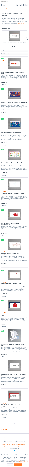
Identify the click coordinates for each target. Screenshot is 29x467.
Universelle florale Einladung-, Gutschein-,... (12, 163)
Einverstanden (17, 465)
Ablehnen (10, 465)
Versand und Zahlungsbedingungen (18, 444)
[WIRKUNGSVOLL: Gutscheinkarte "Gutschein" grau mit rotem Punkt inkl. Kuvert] (14, 36)
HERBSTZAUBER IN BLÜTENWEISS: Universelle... (14, 102)
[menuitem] (3, 5)
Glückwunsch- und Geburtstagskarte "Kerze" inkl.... (13, 345)
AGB (18, 446)
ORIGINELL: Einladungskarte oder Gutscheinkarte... (10, 254)
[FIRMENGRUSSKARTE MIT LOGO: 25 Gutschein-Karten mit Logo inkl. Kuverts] (14, 366)
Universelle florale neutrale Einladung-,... (11, 132)
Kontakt (8, 444)
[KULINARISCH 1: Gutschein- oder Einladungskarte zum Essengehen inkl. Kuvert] (14, 214)
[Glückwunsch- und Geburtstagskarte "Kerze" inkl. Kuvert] (14, 335)
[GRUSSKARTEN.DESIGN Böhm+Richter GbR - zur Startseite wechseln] (6, 2)
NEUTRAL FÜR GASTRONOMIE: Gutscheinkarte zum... (13, 314)
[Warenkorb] (26, 5)
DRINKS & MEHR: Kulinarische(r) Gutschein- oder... (12, 72)
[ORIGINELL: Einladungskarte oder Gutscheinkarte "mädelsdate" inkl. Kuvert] (14, 245)
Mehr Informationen (23, 461)
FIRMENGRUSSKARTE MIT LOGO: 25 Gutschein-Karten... (14, 375)
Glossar (4, 444)
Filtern (4, 50)
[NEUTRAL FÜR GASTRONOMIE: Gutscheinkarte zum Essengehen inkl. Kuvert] (14, 305)
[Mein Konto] (23, 5)
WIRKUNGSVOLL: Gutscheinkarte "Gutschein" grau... (14, 42)
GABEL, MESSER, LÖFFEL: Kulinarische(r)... (12, 193)
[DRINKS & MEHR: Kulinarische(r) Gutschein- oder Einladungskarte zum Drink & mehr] (14, 63)
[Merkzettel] (20, 5)
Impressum (23, 446)
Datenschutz (13, 446)
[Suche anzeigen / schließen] (17, 5)
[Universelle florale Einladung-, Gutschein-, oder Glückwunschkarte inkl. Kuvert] (14, 154)
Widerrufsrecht (6, 446)
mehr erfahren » (20, 23)
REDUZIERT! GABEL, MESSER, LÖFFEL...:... (12, 284)
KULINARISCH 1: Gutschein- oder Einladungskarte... (10, 224)
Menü (4, 5)
